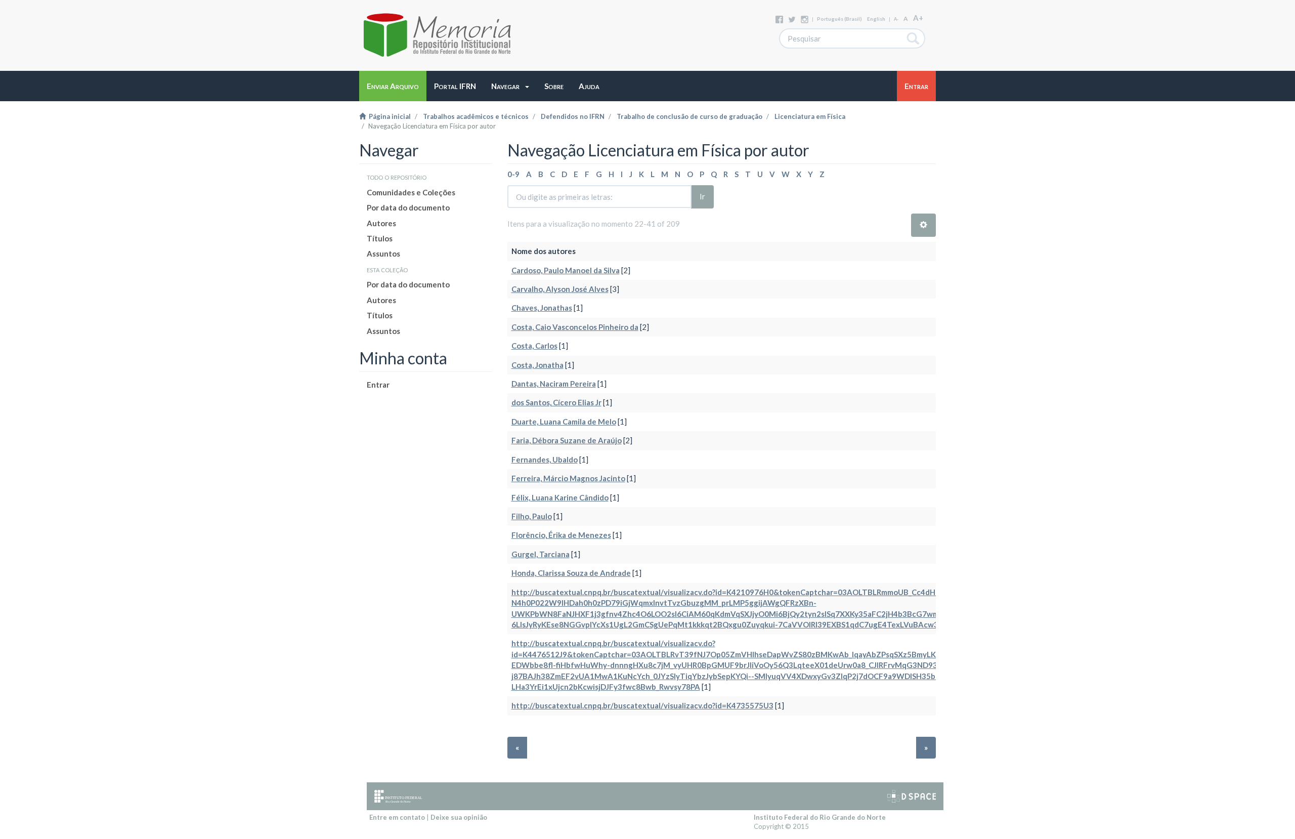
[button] (510, 86)
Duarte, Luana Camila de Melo (563, 421)
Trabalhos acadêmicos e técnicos (476, 116)
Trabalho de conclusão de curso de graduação (689, 116)
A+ (918, 17)
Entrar (378, 384)
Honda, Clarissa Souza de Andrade (571, 572)
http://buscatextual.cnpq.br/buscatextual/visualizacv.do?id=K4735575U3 (642, 705)
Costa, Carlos (534, 345)
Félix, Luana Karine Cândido (560, 497)
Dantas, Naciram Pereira (553, 383)
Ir (702, 196)
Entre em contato (397, 817)
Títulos (380, 238)
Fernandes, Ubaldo (544, 459)
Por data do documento (408, 207)
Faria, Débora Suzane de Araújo (566, 440)
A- (896, 19)
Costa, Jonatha (537, 364)
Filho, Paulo (531, 516)
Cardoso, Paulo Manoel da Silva (565, 270)
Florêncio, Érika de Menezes (561, 534)
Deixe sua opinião (458, 817)
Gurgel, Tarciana (540, 554)
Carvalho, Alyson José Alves (560, 288)
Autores (381, 223)
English (876, 19)
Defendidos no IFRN (573, 116)
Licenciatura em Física (809, 116)
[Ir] (913, 38)
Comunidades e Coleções (411, 192)
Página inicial (388, 116)
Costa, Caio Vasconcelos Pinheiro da (574, 326)
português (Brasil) (839, 19)
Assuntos (383, 253)
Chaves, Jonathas (541, 307)
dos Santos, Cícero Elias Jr (556, 402)
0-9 (513, 174)
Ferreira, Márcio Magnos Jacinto (568, 478)
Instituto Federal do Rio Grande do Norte (820, 817)
